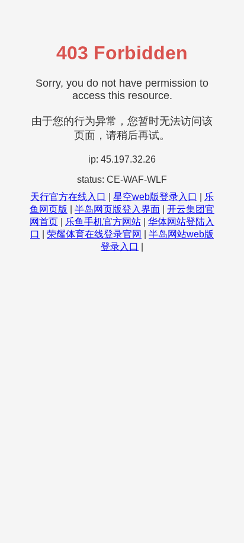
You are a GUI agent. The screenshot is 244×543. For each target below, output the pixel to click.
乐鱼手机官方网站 (103, 222)
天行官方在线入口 (68, 197)
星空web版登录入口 (155, 197)
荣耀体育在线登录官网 (94, 234)
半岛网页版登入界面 (117, 209)
